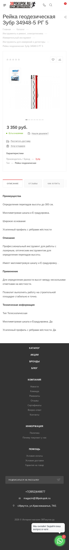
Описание (12, 184)
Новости (34, 386)
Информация (34, 426)
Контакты (34, 414)
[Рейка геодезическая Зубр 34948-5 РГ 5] (34, 92)
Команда (34, 391)
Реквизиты (34, 396)
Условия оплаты (34, 456)
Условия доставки (34, 460)
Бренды (34, 361)
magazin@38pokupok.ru (37, 498)
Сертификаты (34, 405)
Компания (34, 379)
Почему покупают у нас (35, 437)
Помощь (34, 449)
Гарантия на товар (34, 465)
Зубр (37, 159)
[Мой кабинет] (56, 5)
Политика (34, 433)
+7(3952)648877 (35, 491)
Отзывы (33, 184)
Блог (34, 368)
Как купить (54, 184)
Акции (34, 355)
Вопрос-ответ (34, 410)
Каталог (34, 348)
